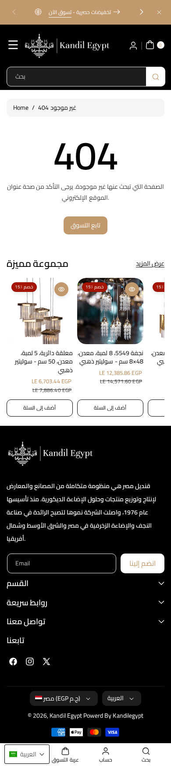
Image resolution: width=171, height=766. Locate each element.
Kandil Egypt (66, 715)
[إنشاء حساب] (133, 44)
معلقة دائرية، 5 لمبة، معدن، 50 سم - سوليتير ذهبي (44, 362)
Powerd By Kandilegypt (113, 715)
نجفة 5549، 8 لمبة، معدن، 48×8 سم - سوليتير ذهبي (110, 358)
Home (20, 107)
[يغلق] (159, 12)
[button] (14, 12)
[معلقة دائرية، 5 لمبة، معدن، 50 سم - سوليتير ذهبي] (40, 311)
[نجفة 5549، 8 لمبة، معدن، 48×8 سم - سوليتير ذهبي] (110, 311)
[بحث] (155, 76)
